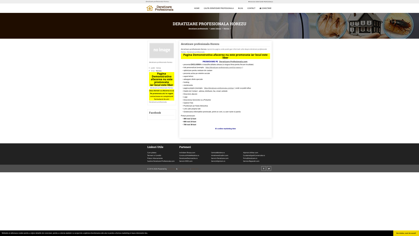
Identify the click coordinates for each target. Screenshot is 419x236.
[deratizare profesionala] (160, 8)
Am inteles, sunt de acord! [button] (406, 233)
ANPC (193, 169)
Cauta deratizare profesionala (219, 8)
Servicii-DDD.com (185, 161)
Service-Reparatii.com (251, 161)
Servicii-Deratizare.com (219, 158)
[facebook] (263, 168)
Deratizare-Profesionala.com (233, 61)
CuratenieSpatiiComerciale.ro (254, 155)
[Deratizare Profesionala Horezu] (161, 51)
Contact (251, 8)
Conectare (266, 8)
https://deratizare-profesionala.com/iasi (219, 88)
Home (196, 8)
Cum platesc (151, 152)
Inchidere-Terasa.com (187, 152)
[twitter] (269, 168)
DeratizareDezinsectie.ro (188, 158)
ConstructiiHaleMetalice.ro (189, 155)
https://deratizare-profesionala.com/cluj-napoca (223, 67)
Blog (240, 8)
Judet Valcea (216, 28)
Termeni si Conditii (154, 155)
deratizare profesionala (198, 28)
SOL (197, 169)
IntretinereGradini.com (219, 155)
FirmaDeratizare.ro (250, 158)
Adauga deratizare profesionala (261, 2)
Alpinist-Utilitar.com (250, 152)
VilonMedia (171, 169)
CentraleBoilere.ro (218, 152)
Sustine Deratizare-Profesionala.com (161, 161)
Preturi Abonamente (155, 158)
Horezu (226, 28)
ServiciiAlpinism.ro (218, 161)
